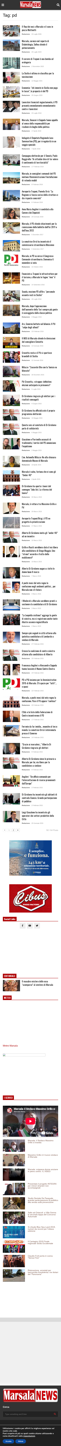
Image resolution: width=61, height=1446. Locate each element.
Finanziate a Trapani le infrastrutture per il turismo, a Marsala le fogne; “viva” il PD (40, 277)
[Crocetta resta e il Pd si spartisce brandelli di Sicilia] (11, 357)
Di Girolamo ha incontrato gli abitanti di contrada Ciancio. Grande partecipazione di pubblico (39, 798)
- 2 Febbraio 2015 (36, 787)
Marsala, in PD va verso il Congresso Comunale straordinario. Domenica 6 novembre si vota (38, 259)
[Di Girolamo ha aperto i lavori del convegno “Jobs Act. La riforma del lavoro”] (11, 490)
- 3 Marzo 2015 (35, 608)
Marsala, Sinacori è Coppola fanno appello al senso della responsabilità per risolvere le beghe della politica (40, 123)
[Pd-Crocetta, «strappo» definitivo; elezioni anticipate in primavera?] (11, 386)
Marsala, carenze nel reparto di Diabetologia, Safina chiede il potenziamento (35, 44)
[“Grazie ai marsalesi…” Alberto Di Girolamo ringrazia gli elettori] (11, 748)
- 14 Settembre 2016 (37, 285)
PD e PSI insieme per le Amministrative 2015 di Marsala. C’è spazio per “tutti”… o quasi (39, 683)
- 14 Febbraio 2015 (37, 737)
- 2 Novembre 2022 (37, 66)
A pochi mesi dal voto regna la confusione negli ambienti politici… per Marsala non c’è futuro (39, 586)
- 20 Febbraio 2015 (37, 705)
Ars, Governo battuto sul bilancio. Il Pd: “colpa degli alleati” (39, 325)
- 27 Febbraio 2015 (37, 644)
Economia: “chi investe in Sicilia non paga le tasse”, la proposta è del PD (40, 89)
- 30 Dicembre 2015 (37, 375)
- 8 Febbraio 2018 (36, 184)
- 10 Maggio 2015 (36, 418)
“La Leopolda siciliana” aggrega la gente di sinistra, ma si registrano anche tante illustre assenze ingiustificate (39, 619)
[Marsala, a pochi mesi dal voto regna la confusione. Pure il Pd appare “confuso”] (11, 702)
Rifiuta (20, 1441)
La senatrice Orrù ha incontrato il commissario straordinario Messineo (38, 243)
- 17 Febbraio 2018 (37, 166)
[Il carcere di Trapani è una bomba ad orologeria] (11, 63)
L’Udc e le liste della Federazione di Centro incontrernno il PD (37, 713)
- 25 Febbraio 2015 (37, 658)
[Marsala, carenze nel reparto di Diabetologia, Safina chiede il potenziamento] (11, 45)
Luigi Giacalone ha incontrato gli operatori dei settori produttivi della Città (38, 816)
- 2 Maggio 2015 (36, 450)
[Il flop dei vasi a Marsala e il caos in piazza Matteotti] (11, 31)
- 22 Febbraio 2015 (37, 691)
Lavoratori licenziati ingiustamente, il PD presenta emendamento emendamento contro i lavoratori (39, 106)
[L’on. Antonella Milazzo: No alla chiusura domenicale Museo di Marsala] (11, 461)
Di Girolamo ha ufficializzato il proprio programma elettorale (38, 412)
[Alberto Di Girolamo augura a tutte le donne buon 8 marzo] (11, 572)
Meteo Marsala (10, 1046)
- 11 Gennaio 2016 (36, 360)
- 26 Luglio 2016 (35, 299)
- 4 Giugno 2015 (36, 403)
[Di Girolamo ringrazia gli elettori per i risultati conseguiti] (11, 400)
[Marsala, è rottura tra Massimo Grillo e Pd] (11, 508)
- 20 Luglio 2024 (35, 52)
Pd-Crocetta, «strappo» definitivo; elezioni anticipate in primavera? (37, 383)
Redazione (26, 34)
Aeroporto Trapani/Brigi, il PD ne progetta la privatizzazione (36, 520)
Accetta (8, 1441)
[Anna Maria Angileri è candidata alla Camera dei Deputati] (11, 213)
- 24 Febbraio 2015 (37, 673)
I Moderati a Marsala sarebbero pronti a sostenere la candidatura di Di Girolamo (39, 602)
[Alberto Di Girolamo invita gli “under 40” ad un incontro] (11, 537)
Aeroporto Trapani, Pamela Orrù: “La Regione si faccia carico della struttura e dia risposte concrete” (40, 195)
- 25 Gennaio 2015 (36, 823)
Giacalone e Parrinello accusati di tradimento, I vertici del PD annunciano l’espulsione (39, 443)
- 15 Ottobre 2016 (36, 267)
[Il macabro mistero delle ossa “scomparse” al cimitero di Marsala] (11, 985)
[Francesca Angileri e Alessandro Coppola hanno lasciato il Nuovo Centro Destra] (11, 669)
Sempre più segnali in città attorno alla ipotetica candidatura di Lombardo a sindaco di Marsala (39, 636)
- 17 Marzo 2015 (36, 526)
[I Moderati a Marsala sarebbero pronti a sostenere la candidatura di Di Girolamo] (11, 605)
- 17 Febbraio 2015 (37, 719)
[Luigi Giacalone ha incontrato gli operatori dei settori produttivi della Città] (11, 816)
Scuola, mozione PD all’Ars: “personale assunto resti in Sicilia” (38, 293)
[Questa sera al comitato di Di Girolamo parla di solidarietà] (11, 429)
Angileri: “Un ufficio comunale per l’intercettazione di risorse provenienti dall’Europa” (38, 780)
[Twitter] (37, 926)
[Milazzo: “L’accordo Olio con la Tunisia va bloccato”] (11, 371)
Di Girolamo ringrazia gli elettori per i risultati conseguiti (38, 397)
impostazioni (29, 1436)
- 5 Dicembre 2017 (36, 234)
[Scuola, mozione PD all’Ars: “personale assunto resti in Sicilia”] (11, 296)
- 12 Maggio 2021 (36, 81)
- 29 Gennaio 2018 (36, 217)
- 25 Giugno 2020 (36, 95)
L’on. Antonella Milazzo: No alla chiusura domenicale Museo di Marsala (39, 459)
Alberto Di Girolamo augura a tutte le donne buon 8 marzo (38, 570)
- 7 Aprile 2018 (35, 149)
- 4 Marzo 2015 (35, 594)
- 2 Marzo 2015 (35, 626)
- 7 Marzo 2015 (35, 576)
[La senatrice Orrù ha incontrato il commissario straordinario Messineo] (11, 245)
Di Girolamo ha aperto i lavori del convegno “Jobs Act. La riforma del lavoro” (37, 489)
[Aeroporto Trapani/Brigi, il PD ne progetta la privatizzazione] (11, 522)
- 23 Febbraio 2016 (37, 331)
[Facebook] (23, 926)
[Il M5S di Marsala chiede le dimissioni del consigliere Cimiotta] (11, 342)
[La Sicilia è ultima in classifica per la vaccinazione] (11, 77)
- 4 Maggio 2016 (36, 317)
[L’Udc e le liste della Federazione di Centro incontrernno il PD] (11, 716)
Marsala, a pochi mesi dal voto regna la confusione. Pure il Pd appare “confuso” (39, 699)
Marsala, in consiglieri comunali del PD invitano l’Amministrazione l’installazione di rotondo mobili (39, 177)
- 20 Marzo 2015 (36, 511)
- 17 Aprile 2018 (35, 131)
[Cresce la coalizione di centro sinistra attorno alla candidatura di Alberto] (11, 655)
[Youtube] (30, 926)
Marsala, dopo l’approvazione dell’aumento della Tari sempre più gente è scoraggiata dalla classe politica (40, 309)
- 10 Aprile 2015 (35, 465)
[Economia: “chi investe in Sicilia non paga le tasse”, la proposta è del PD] (11, 92)
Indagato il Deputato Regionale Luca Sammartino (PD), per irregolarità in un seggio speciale (39, 141)
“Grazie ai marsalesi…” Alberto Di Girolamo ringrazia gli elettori (36, 746)
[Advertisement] (24, 951)
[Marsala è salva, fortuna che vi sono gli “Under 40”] (11, 476)
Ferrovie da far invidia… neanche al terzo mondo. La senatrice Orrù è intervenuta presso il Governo (39, 730)
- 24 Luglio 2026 (35, 34)
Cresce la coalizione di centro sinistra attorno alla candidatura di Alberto (38, 652)
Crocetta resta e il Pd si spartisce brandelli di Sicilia (37, 354)
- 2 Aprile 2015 (35, 479)
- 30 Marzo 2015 (36, 497)
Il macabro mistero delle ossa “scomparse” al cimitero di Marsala (37, 983)
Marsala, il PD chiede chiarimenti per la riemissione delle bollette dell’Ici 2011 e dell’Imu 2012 (39, 227)
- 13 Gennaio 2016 (36, 346)
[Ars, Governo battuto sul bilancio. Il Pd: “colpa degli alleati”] (11, 328)
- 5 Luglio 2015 (35, 389)
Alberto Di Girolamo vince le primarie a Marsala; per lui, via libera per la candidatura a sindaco (39, 762)
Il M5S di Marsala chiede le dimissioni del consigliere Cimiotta (38, 340)
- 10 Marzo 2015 (36, 540)
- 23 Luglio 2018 (35, 113)
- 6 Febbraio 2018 (36, 202)
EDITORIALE (9, 976)
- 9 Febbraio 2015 (36, 752)
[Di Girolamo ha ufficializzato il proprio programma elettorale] (11, 414)
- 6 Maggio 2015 (36, 432)
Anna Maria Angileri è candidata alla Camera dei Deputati (37, 211)
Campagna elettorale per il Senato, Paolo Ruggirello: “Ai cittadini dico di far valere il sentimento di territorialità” (40, 159)
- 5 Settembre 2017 (37, 249)
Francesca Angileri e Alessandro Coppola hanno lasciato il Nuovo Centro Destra (39, 667)
